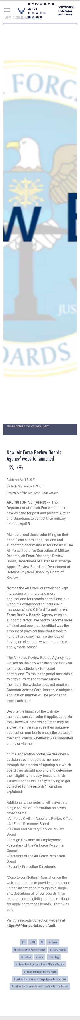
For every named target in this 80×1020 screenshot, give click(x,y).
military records (58, 949)
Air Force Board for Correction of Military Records (40, 964)
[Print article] (11, 467)
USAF (32, 942)
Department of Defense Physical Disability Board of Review (40, 986)
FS (23, 942)
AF (42, 942)
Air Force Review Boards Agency (29, 949)
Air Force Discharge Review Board (40, 971)
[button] (7, 11)
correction (26, 957)
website (39, 957)
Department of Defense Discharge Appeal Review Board (40, 979)
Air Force (52, 942)
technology (54, 957)
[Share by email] (20, 467)
